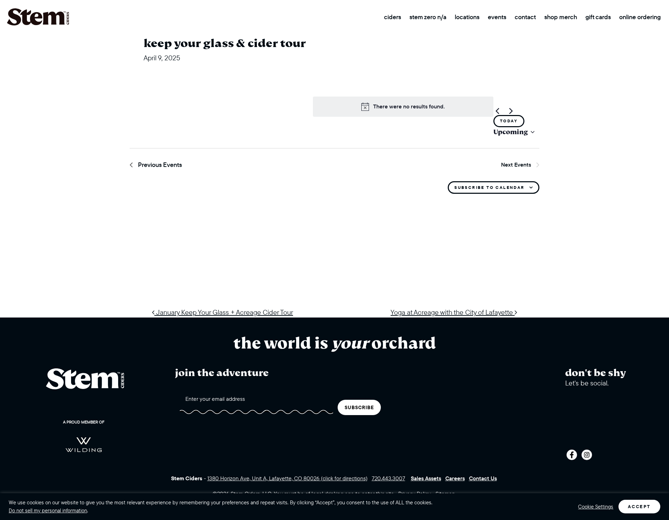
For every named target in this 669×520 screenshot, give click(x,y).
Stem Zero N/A (427, 17)
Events (497, 17)
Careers (455, 478)
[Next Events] (511, 111)
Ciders (392, 17)
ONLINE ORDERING (640, 17)
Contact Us (483, 478)
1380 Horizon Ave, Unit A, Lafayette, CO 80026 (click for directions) (287, 478)
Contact (525, 17)
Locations (467, 17)
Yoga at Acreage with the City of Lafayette (453, 312)
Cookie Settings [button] (595, 507)
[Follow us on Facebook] (572, 455)
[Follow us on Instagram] (587, 455)
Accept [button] (639, 506)
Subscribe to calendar (489, 187)
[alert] (403, 107)
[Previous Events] (497, 111)
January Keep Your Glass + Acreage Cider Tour (223, 312)
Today (509, 120)
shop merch (560, 17)
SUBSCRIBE (359, 407)
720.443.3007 (388, 478)
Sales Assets (426, 478)
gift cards (598, 17)
